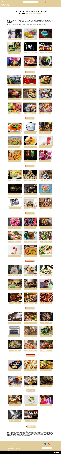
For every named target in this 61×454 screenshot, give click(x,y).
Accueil (2, 1)
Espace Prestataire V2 (5, 5)
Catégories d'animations (5, 4)
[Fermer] (59, 452)
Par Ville (2, 2)
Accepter (56, 452)
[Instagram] (49, 443)
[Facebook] (45, 443)
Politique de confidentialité (7, 452)
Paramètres (51, 452)
